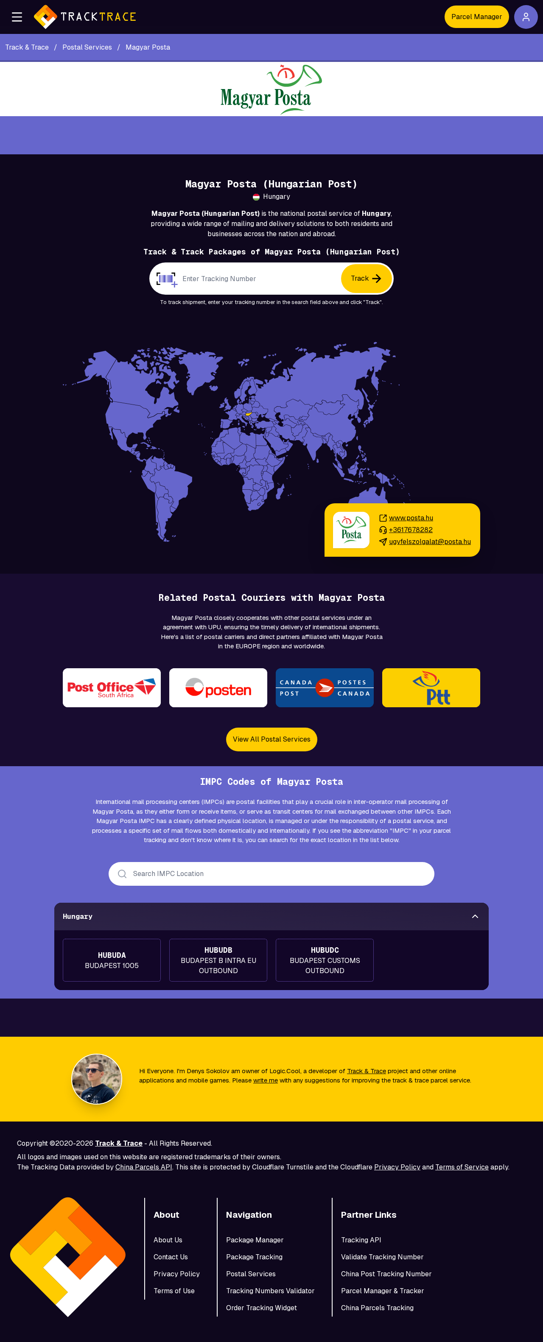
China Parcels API (143, 1167)
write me (265, 1080)
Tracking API (361, 1240)
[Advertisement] (271, 135)
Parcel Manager (476, 16)
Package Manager (255, 1240)
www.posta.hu (411, 517)
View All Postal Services (272, 739)
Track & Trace (366, 1071)
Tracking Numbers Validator (270, 1290)
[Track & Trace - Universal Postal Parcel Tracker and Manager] (85, 17)
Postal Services (251, 1273)
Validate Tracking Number (382, 1257)
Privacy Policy (397, 1167)
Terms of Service (462, 1167)
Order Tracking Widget (261, 1307)
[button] (17, 17)
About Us (168, 1240)
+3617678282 (411, 529)
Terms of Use (174, 1290)
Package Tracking (254, 1257)
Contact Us (171, 1257)
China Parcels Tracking (377, 1307)
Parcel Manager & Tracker (382, 1290)
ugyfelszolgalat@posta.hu (430, 541)
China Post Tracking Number (386, 1273)
